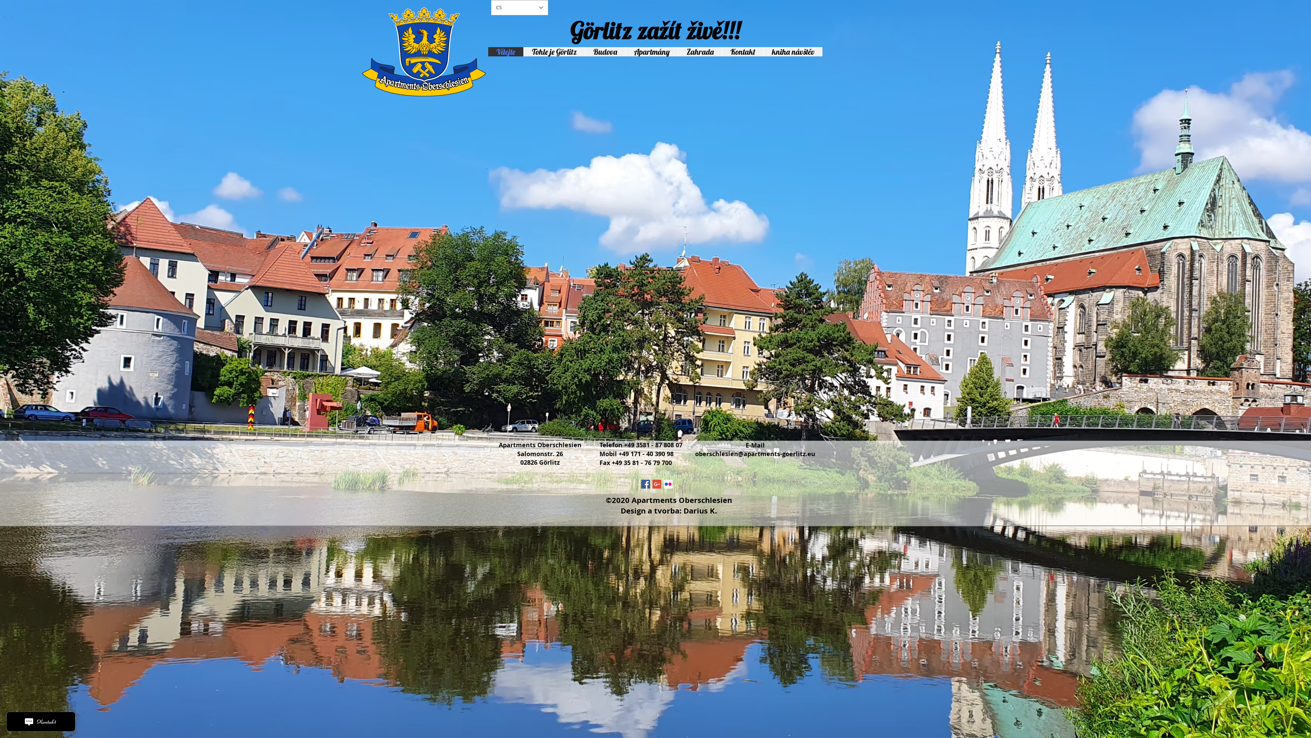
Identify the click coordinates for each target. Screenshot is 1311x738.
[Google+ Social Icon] (656, 484)
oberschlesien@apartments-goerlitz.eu (755, 454)
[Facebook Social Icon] (645, 484)
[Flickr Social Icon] (668, 484)
